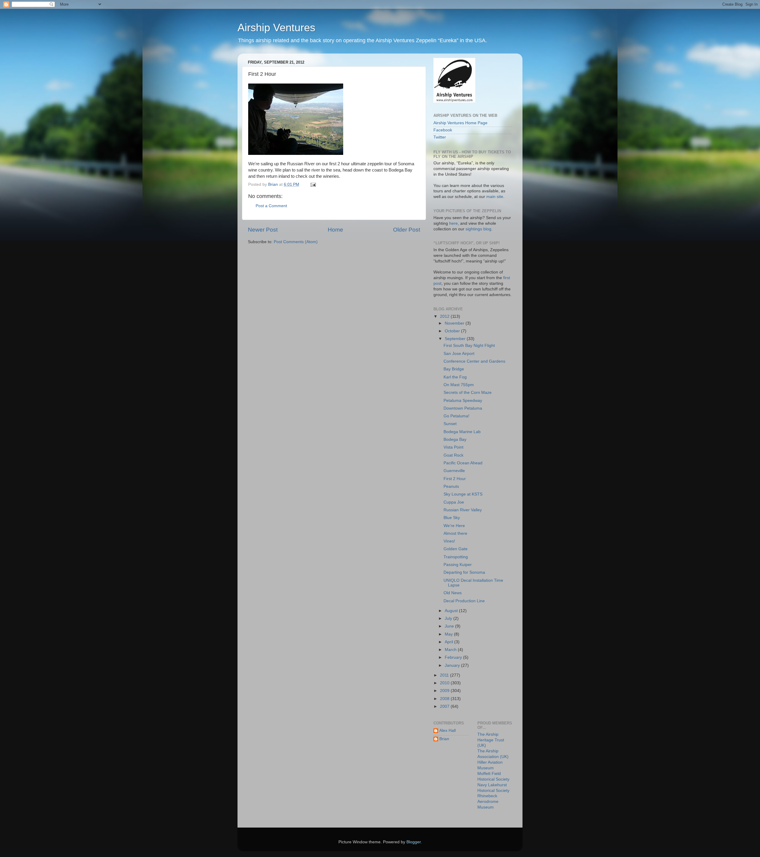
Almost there (455, 533)
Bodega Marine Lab (462, 432)
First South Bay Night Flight (469, 345)
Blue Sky (452, 517)
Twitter (439, 137)
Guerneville (454, 470)
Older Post (406, 230)
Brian (444, 739)
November (455, 323)
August (452, 610)
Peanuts (451, 486)
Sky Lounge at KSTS (463, 494)
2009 (445, 690)
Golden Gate (456, 549)
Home (335, 230)
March (451, 649)
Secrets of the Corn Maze (468, 392)
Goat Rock (453, 455)
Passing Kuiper (458, 564)
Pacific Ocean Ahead (463, 463)
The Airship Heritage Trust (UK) (490, 740)
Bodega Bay (455, 439)
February (454, 657)
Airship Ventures (276, 27)
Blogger (413, 842)
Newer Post (263, 230)
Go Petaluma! (456, 416)
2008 (445, 698)
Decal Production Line (464, 601)
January (453, 665)
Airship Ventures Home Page (460, 123)
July (449, 618)
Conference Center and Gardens (474, 361)
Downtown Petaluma (463, 408)
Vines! (449, 541)
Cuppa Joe (454, 502)
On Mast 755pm (459, 385)
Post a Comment (271, 206)
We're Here (454, 525)
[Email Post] (312, 184)
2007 (445, 706)
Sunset (450, 424)
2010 (445, 683)
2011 (445, 675)
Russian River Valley (463, 510)
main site (494, 196)
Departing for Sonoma (464, 572)
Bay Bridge (454, 369)
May (449, 634)
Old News (453, 593)
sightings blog (478, 229)
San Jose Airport (459, 353)
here (453, 223)
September (456, 338)
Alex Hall (447, 730)
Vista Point (453, 447)
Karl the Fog (455, 377)
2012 (445, 316)
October (453, 331)
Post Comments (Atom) (296, 242)
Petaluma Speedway (463, 400)
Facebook (442, 130)
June (450, 626)
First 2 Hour (455, 479)
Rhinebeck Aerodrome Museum (487, 801)
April (449, 642)
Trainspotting (456, 557)
